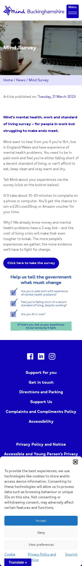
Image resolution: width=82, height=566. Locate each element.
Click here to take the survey (31, 263)
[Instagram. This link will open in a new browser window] (52, 357)
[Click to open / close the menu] (72, 13)
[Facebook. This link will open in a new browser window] (30, 357)
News (20, 80)
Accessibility (41, 421)
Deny (41, 533)
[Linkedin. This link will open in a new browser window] (41, 357)
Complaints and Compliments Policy (41, 411)
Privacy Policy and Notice (41, 444)
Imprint (71, 554)
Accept (41, 521)
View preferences (41, 545)
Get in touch (41, 382)
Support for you (41, 372)
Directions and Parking (41, 392)
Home (8, 80)
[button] (75, 462)
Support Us (41, 401)
